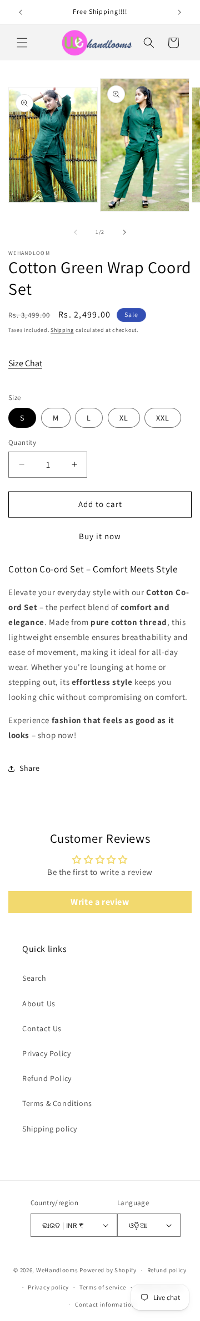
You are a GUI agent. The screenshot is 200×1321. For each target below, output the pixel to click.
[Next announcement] (179, 12)
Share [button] (29, 768)
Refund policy (167, 1270)
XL (123, 418)
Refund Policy (47, 1078)
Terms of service (102, 1287)
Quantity (22, 442)
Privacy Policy (46, 1053)
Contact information (105, 1304)
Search (34, 978)
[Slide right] (124, 232)
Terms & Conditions (57, 1103)
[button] (22, 42)
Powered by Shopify (108, 1270)
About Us (39, 1003)
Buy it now (100, 536)
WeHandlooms (57, 1270)
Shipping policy (49, 1129)
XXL (162, 418)
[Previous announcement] (20, 12)
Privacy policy (48, 1287)
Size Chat (25, 363)
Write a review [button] (100, 902)
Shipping (62, 330)
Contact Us (42, 1028)
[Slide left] (75, 232)
